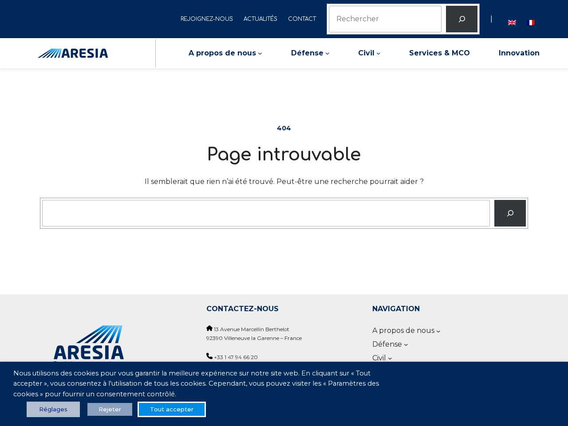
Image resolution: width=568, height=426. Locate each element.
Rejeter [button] (110, 409)
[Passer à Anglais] (512, 18)
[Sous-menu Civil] (378, 53)
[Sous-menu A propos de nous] (260, 53)
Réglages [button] (53, 409)
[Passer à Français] (530, 18)
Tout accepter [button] (171, 409)
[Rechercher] (461, 19)
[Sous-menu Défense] (327, 53)
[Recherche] (510, 213)
